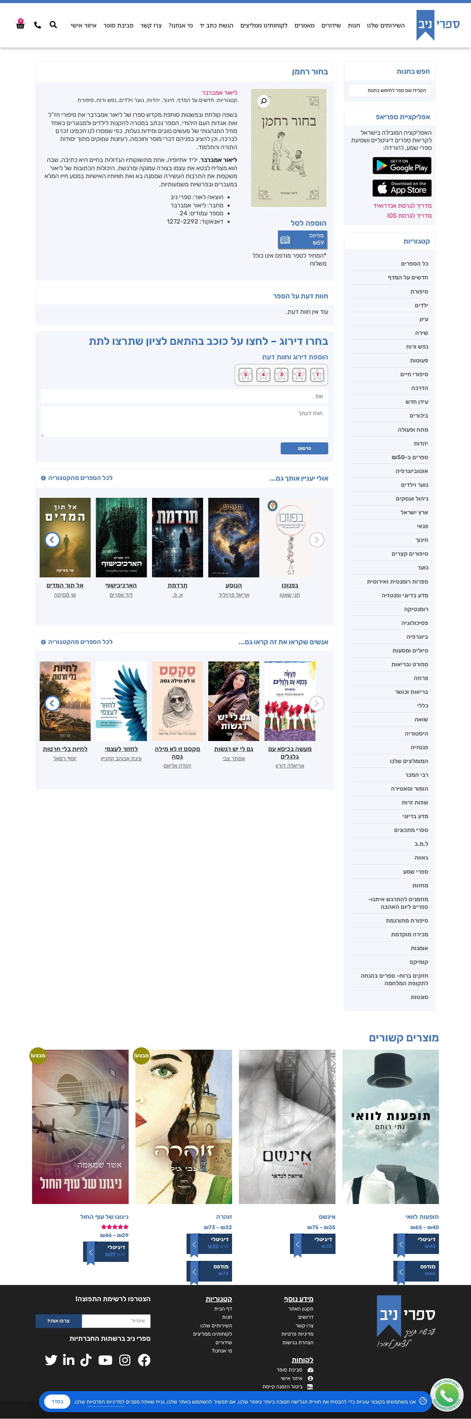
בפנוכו (290, 585)
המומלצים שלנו (409, 761)
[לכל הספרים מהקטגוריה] (43, 478)
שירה (421, 332)
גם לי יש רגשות (233, 749)
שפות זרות (415, 802)
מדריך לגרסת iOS (409, 215)
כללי (422, 705)
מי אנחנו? (181, 25)
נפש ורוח (417, 346)
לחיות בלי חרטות (65, 749)
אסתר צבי (233, 758)
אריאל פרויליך (233, 595)
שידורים (331, 25)
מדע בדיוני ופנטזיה (405, 595)
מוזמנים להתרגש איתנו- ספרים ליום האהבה (398, 903)
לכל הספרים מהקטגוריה (80, 478)
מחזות (420, 885)
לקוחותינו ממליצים (264, 25)
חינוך (421, 539)
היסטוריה (416, 733)
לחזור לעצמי (121, 749)
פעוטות (419, 360)
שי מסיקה (65, 595)
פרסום (304, 448)
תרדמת (178, 585)
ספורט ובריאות (409, 664)
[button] (263, 101)
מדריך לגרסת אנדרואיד (402, 205)
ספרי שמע (415, 871)
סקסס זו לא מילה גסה (177, 752)
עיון (424, 319)
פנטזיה (419, 747)
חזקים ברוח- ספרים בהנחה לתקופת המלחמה (394, 979)
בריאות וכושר (411, 691)
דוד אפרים (121, 595)
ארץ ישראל (414, 512)
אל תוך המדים (65, 585)
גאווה (421, 857)
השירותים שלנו (386, 25)
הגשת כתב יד (216, 25)
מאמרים (304, 25)
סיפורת (419, 291)
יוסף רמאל (65, 758)
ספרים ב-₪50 (410, 457)
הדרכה (419, 387)
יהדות (421, 443)
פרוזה (421, 678)
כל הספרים (414, 263)
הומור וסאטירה (409, 788)
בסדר (57, 1401)
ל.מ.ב (421, 843)
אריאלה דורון (289, 765)
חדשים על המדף (408, 277)
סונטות (419, 997)
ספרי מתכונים (411, 829)
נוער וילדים (414, 484)
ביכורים (419, 415)
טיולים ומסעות (410, 650)
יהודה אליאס (177, 765)
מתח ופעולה (413, 429)
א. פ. (177, 595)
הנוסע (234, 585)
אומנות (419, 948)
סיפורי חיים (414, 374)
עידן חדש (416, 401)
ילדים (421, 305)
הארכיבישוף (121, 585)
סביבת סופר (118, 25)
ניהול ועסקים (412, 498)
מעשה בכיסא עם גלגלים (290, 752)
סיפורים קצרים (410, 553)
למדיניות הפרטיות (105, 1402)
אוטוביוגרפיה (411, 470)
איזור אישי (84, 25)
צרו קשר (151, 25)
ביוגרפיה (417, 636)
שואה (421, 719)
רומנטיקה (416, 609)
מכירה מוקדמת (409, 934)
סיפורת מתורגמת (407, 920)
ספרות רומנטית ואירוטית (397, 581)
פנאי (422, 526)
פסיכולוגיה (414, 622)
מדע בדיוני (415, 816)
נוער (423, 567)
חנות (354, 25)
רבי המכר (416, 774)
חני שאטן (290, 595)
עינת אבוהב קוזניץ (121, 758)
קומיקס (419, 961)
